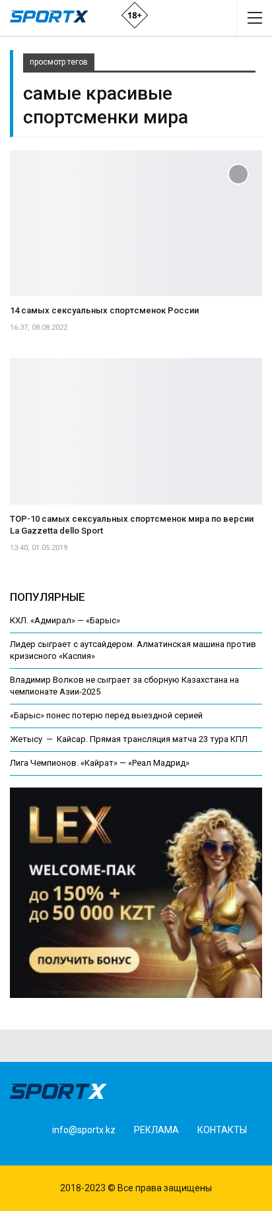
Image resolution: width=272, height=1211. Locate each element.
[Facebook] (26, 1151)
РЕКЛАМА (156, 1130)
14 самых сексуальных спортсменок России (104, 310)
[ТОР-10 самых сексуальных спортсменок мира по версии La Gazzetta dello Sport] (136, 431)
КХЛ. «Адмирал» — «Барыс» (65, 620)
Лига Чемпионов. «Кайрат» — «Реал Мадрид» (99, 763)
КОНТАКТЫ (222, 1130)
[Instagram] (46, 1151)
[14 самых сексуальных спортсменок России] (136, 223)
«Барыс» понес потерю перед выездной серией (106, 715)
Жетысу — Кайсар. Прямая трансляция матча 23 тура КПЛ (129, 739)
